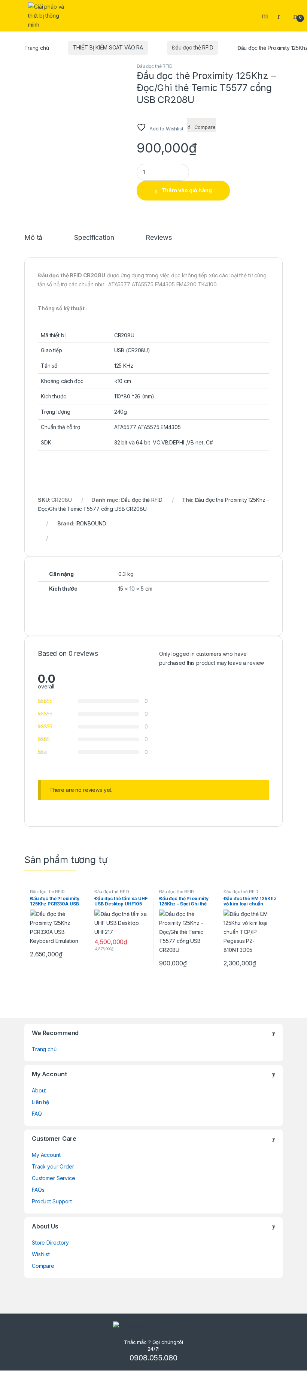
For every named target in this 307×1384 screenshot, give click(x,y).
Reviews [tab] (158, 237)
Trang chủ (36, 47)
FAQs (38, 1189)
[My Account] (281, 15)
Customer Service (53, 1178)
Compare (43, 1266)
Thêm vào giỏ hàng (186, 190)
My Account (46, 1155)
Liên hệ (40, 1102)
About (39, 1090)
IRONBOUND (91, 523)
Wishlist (41, 1254)
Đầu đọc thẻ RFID (192, 47)
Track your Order (53, 1166)
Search (266, 16)
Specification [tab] (94, 237)
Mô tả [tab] (33, 237)
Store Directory (50, 1242)
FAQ (37, 1113)
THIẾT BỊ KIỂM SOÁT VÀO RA (108, 47)
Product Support (52, 1201)
